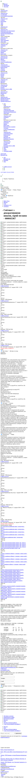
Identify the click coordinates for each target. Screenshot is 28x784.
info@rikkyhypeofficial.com (7, 769)
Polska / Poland (17, 190)
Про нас (6, 720)
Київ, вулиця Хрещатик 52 (7, 749)
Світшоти (6, 206)
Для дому (6, 6)
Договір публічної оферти (10, 722)
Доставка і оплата (7, 686)
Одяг (5, 203)
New (5, 148)
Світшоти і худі (7, 205)
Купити (2, 684)
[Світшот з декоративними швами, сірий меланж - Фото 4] (14, 231)
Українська (5, 192)
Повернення (5, 434)
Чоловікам (6, 5)
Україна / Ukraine (6, 190)
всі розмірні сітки (5, 670)
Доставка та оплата (8, 716)
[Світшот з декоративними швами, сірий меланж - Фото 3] (14, 228)
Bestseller (6, 147)
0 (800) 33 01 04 (7, 166)
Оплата (11, 403)
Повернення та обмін (19, 686)
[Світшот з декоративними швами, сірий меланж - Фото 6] (14, 236)
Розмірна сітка (4, 273)
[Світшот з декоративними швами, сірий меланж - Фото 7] (14, 239)
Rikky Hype (6, 201)
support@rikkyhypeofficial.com (8, 667)
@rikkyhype (3, 668)
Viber (2, 775)
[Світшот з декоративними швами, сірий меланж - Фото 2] (14, 225)
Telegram (3, 774)
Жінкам (5, 202)
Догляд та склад (14, 351)
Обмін (12, 434)
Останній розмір (8, 151)
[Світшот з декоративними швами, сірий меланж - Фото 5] (14, 233)
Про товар (5, 351)
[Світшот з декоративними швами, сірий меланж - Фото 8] (14, 241)
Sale (5, 103)
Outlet (5, 149)
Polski (3, 195)
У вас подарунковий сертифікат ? (12, 724)
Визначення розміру (9, 718)
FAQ (5, 721)
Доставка (4, 403)
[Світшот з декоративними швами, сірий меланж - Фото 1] (14, 222)
